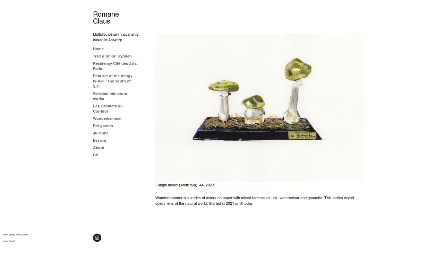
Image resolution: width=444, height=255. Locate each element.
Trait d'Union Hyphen (112, 56)
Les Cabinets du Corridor (108, 108)
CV (95, 154)
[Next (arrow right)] (12, 241)
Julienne (101, 132)
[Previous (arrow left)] (5, 241)
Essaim (99, 140)
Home (98, 48)
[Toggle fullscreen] (19, 235)
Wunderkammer (107, 118)
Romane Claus (106, 17)
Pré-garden (103, 125)
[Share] (12, 235)
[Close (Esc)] (5, 235)
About (98, 147)
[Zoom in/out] (25, 235)
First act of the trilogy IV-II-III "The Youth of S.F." (113, 81)
